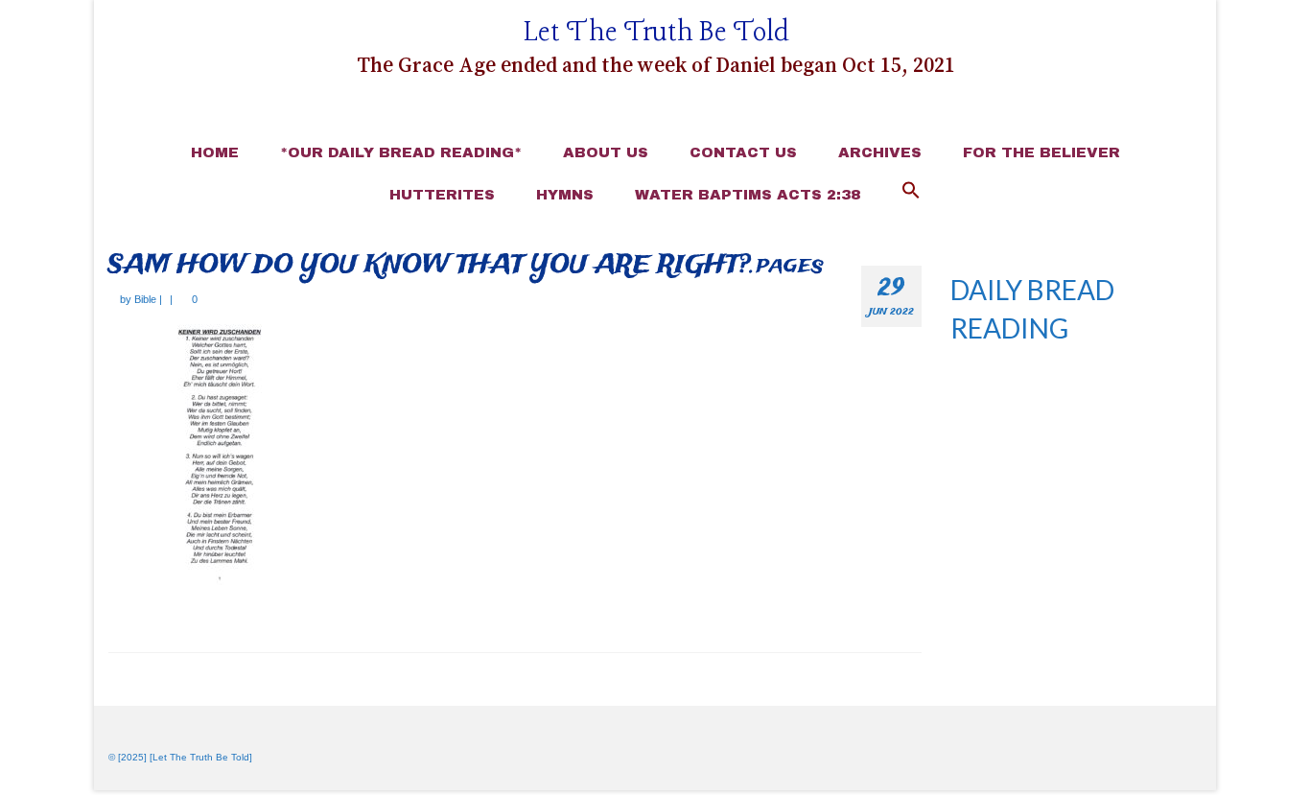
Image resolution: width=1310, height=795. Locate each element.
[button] (911, 192)
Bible (145, 299)
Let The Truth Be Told (656, 33)
